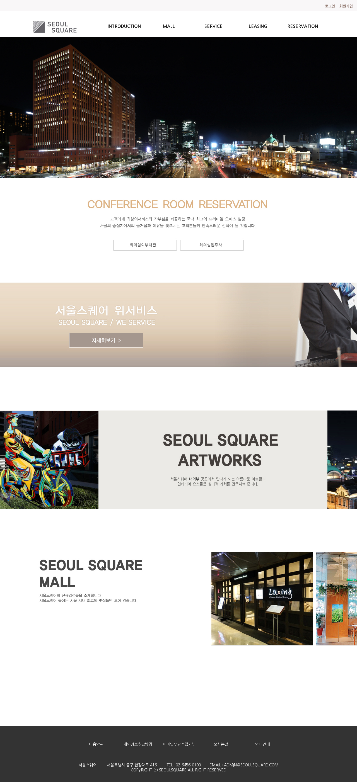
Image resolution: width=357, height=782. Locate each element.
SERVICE (213, 26)
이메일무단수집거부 (179, 744)
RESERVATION (302, 26)
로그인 (330, 6)
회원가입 (346, 6)
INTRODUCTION (124, 26)
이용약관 (96, 744)
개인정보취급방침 (137, 744)
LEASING (258, 26)
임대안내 (262, 744)
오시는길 (221, 744)
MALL (169, 26)
